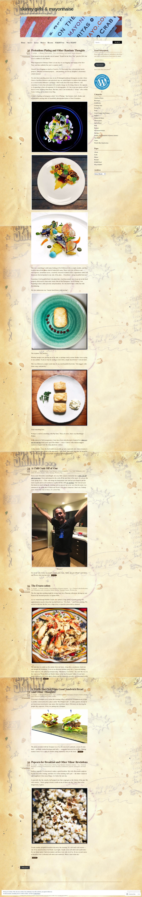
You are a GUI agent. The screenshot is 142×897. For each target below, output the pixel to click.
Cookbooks (97, 103)
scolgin (35, 53)
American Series (98, 98)
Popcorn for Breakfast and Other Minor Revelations (59, 762)
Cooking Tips (98, 105)
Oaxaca (43, 473)
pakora (85, 695)
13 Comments (25, 592)
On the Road (97, 123)
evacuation (47, 590)
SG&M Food (59, 42)
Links (36, 42)
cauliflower (60, 695)
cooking (39, 766)
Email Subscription (101, 50)
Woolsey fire (58, 473)
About (29, 42)
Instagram (78, 53)
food (65, 53)
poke (32, 696)
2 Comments (26, 474)
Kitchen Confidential (62, 766)
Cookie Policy (36, 893)
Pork (95, 125)
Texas (47, 473)
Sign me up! (99, 65)
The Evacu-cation (40, 586)
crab (32, 590)
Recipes (50, 42)
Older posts (25, 867)
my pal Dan (70, 483)
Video (96, 140)
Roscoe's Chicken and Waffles (43, 696)
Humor (42, 53)
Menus (42, 42)
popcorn (71, 766)
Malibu (57, 590)
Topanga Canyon (64, 590)
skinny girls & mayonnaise (46, 9)
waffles (54, 696)
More (54, 575)
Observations (48, 53)
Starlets (96, 133)
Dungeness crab (38, 590)
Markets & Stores (99, 118)
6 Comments (26, 768)
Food (95, 110)
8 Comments (26, 698)
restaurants (77, 766)
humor (73, 53)
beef (74, 471)
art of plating (60, 53)
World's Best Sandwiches (101, 143)
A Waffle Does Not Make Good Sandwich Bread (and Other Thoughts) (57, 690)
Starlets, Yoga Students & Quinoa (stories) (56, 471)
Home (23, 42)
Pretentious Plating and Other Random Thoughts (58, 50)
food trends (70, 695)
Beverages (97, 100)
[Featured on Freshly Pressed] (102, 89)
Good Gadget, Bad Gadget (101, 113)
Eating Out (97, 108)
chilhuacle (79, 471)
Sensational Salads (99, 130)
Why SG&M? (71, 42)
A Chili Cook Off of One (44, 468)
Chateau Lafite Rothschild (80, 588)
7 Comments (26, 57)
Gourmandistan (46, 766)
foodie (69, 53)
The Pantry (97, 138)
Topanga (51, 473)
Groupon (76, 695)
